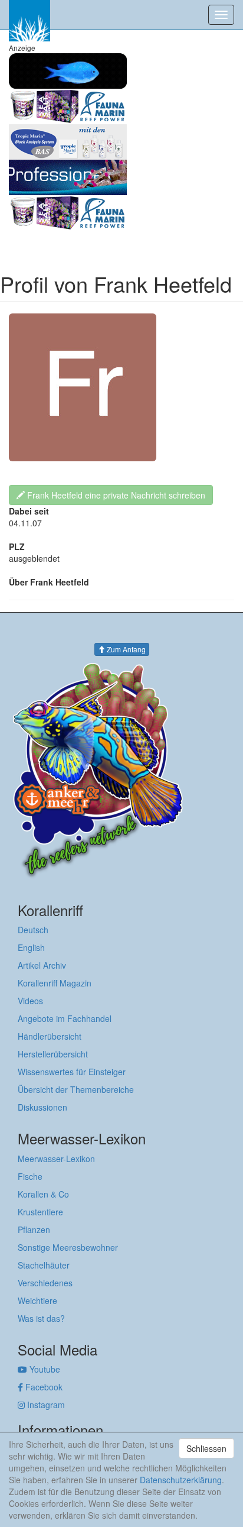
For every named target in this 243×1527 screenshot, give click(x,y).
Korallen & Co (43, 1194)
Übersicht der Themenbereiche (76, 1089)
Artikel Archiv (42, 965)
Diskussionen (42, 1107)
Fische (30, 1176)
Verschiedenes (45, 1283)
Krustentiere (40, 1212)
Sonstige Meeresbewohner (68, 1247)
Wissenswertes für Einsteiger (72, 1072)
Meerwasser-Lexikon (56, 1158)
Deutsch (33, 930)
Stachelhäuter (44, 1265)
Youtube (43, 1369)
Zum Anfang (125, 649)
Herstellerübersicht (53, 1054)
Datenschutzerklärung (181, 1480)
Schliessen (206, 1448)
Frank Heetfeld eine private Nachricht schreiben (115, 495)
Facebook (43, 1387)
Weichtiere (37, 1300)
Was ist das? (41, 1318)
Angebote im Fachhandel (64, 1018)
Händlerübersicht (49, 1036)
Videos (30, 1001)
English (31, 947)
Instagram (45, 1404)
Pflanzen (34, 1229)
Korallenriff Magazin (54, 983)
